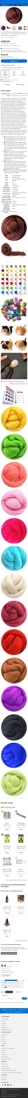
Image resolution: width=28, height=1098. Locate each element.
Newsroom (4, 1023)
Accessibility (4, 1054)
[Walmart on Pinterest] (11, 1085)
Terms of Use (4, 1064)
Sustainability (4, 1027)
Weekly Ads (19, 1012)
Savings (18, 5)
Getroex (10, 2)
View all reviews (6, 975)
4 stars (2, 982)
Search (24, 998)
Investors (4, 1025)
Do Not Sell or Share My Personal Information (12, 1072)
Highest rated (18, 992)
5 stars (2, 980)
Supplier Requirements (7, 1029)
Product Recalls (5, 1056)
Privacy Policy (5, 1066)
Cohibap (13, 2)
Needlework (23, 95)
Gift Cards (4, 1043)
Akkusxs (17, 2)
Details (12, 81)
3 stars (2, 983)
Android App (4, 1079)
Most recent (9, 992)
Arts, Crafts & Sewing (15, 95)
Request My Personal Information (9, 1070)
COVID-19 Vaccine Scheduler (8, 1048)
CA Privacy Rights (5, 1068)
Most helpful (5, 995)
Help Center (23, 1009)
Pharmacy (4, 1050)
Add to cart (14, 61)
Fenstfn (24, 2)
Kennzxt (3, 2)
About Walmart (5, 1019)
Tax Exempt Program (6, 1059)
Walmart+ (4, 1041)
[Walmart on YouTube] (8, 1085)
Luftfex (6, 2)
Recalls (3, 1052)
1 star (3, 987)
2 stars (2, 985)
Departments (6, 5)
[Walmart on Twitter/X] (5, 1085)
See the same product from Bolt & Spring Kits (16, 880)
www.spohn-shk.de (15, 48)
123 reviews (11, 37)
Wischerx (21, 2)
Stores (3, 1037)
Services (12, 5)
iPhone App (4, 1077)
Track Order (10, 1012)
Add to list (7, 84)
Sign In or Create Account (10, 1009)
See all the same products (21, 940)
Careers (3, 1021)
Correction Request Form (9, 953)
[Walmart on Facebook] (2, 1085)
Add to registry (21, 84)
